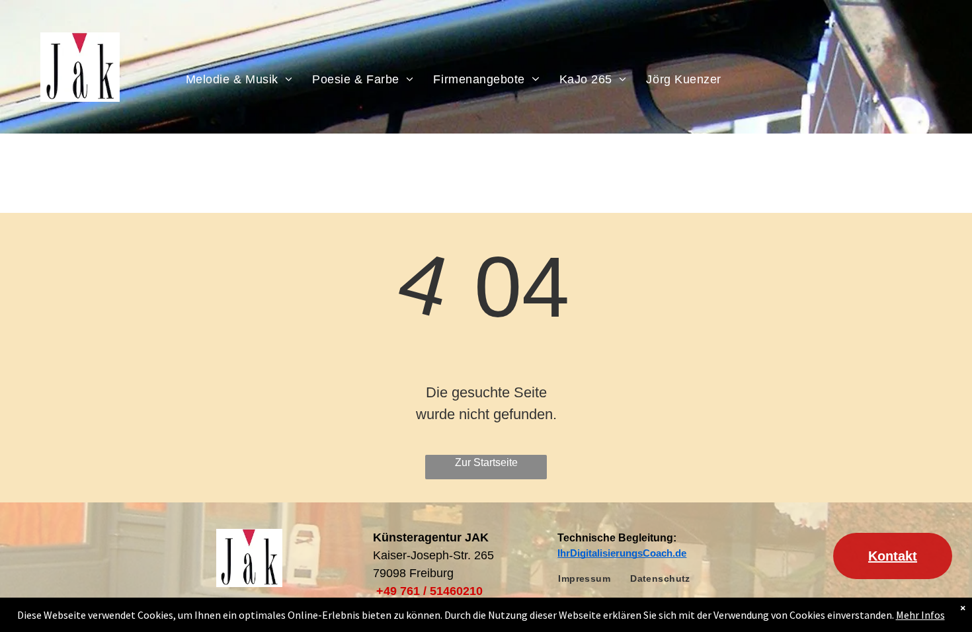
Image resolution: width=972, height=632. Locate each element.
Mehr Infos (920, 614)
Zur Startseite (486, 462)
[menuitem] (239, 79)
